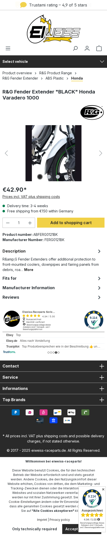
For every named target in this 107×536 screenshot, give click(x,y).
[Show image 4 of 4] (67, 177)
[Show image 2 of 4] (49, 177)
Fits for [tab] (9, 278)
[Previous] (6, 153)
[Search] (75, 48)
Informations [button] (15, 388)
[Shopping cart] (97, 48)
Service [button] (10, 377)
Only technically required (34, 529)
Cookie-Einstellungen (25, 502)
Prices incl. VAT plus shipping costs (31, 196)
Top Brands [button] (13, 399)
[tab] (52, 259)
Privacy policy (60, 520)
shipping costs (56, 436)
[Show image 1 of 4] (40, 177)
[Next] (101, 153)
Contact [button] (10, 365)
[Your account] (87, 48)
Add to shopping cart (71, 222)
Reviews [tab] (10, 297)
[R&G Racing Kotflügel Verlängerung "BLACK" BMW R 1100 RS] (53, 153)
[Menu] (9, 48)
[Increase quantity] (30, 223)
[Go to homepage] (53, 29)
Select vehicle (15, 61)
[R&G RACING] (53, 112)
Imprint (42, 520)
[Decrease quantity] (7, 223)
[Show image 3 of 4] (58, 177)
